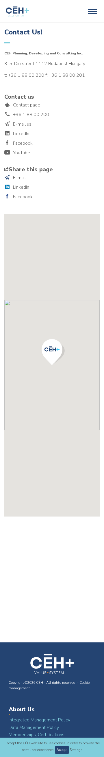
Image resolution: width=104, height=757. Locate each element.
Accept (62, 750)
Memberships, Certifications (36, 735)
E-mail (19, 177)
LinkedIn (21, 134)
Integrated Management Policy (39, 720)
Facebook (23, 143)
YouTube (21, 153)
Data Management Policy (34, 727)
